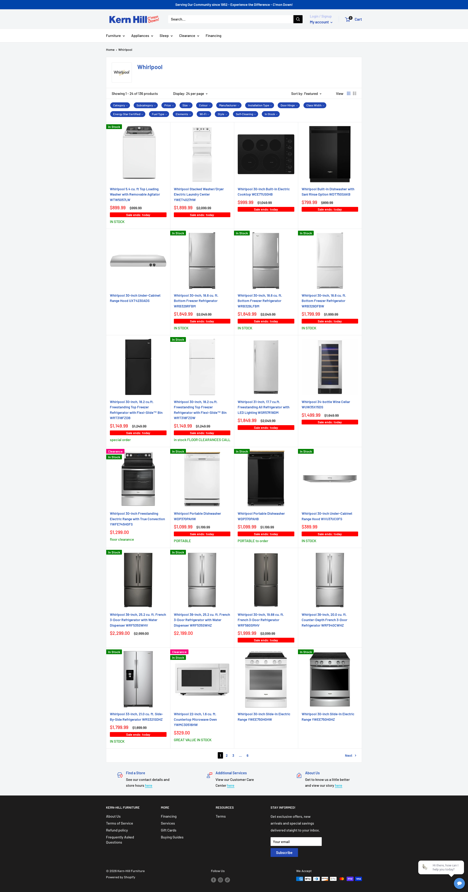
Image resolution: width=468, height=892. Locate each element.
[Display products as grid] (348, 93)
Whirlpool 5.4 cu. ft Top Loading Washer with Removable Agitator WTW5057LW (135, 194)
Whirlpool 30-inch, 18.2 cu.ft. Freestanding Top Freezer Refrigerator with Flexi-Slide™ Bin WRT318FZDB (136, 410)
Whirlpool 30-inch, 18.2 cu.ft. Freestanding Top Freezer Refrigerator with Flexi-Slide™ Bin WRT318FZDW (200, 410)
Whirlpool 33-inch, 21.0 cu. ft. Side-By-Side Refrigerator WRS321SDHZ (136, 716)
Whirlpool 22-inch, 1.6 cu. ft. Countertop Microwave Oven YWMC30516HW (195, 719)
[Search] (298, 19)
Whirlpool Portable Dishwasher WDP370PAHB (261, 516)
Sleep (164, 35)
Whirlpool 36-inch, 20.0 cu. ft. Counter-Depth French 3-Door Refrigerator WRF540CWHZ (324, 619)
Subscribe (284, 852)
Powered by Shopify (120, 877)
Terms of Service (119, 823)
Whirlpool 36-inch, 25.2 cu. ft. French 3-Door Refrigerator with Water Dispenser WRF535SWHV (138, 619)
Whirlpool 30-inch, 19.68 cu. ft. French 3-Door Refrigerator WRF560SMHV (261, 619)
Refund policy (117, 830)
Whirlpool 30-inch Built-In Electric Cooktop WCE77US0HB (264, 191)
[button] (120, 105)
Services (168, 823)
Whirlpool (125, 50)
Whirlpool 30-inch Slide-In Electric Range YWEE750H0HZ (328, 716)
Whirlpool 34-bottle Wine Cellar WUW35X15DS (326, 404)
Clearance (187, 35)
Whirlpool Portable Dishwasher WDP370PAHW (197, 516)
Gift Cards (168, 830)
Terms (221, 816)
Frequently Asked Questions (120, 839)
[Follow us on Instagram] (220, 880)
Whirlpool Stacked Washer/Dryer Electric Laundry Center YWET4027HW (199, 194)
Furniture (113, 35)
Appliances (140, 35)
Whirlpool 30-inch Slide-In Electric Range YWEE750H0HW (264, 716)
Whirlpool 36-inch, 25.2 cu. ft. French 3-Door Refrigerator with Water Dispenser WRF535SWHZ (202, 619)
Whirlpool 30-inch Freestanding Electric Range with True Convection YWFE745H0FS (137, 518)
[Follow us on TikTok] (227, 880)
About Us (113, 816)
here (148, 785)
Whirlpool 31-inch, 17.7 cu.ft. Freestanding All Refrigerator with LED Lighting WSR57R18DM (263, 407)
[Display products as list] (354, 93)
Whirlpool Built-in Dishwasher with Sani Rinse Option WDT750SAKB (328, 191)
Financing (213, 35)
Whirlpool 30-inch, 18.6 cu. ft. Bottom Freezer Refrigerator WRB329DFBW (324, 300)
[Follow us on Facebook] (213, 880)
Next (348, 755)
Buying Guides (172, 837)
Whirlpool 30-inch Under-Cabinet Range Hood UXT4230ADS (135, 298)
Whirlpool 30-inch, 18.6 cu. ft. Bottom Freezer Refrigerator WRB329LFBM (260, 300)
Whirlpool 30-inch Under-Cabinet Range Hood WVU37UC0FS (327, 516)
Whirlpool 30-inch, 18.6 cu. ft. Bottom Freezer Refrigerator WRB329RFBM (196, 300)
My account (320, 22)
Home (110, 50)
